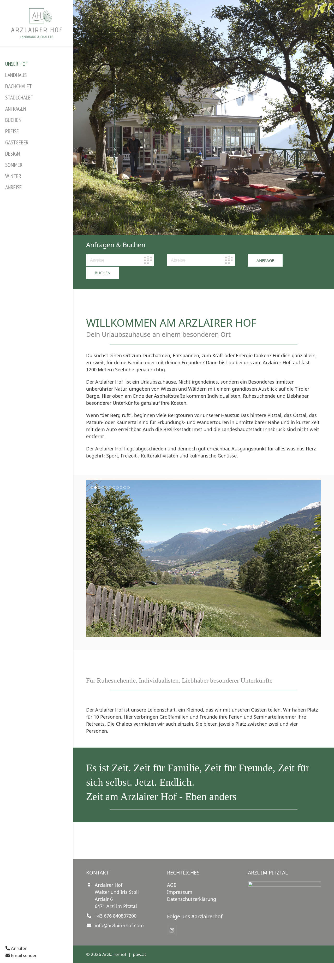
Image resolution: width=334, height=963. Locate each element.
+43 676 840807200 (115, 916)
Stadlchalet (19, 97)
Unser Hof (16, 63)
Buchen (13, 120)
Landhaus (16, 75)
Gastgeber (16, 142)
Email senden (24, 955)
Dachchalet (18, 86)
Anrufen (18, 948)
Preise (12, 131)
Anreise (13, 187)
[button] (90, 558)
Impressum (179, 892)
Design (12, 153)
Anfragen (15, 108)
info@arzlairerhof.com (119, 925)
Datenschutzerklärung (191, 899)
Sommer (13, 164)
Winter (13, 176)
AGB (172, 885)
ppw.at (139, 954)
